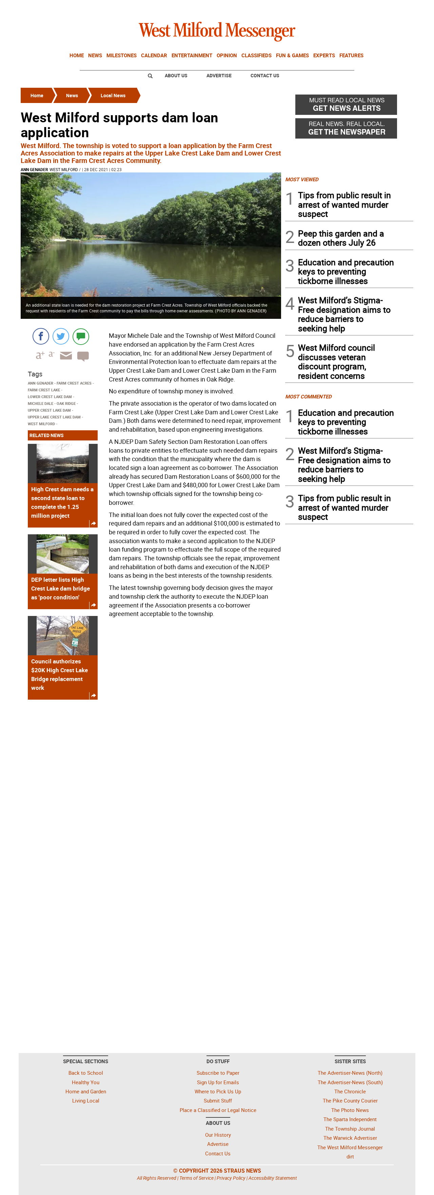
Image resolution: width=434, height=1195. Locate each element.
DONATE (397, 8)
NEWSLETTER (359, 8)
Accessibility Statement (273, 1178)
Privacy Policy (231, 1178)
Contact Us (265, 75)
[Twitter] (61, 336)
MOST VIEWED (301, 179)
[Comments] (81, 336)
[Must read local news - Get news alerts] (349, 106)
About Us (176, 75)
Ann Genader (34, 169)
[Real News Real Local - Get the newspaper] (349, 130)
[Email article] (64, 361)
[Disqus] (151, 791)
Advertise (219, 75)
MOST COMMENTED (308, 396)
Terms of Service (196, 1178)
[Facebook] (41, 336)
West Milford (64, 169)
